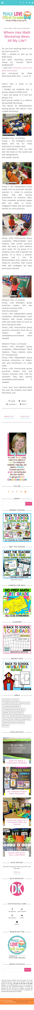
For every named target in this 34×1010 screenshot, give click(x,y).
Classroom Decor (23, 703)
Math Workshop (24, 28)
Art (4, 699)
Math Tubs (13, 28)
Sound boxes (25, 719)
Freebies (6, 712)
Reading (28, 716)
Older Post (25, 416)
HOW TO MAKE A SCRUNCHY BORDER (17, 762)
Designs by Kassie (22, 1002)
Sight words (14, 719)
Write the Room (18, 722)
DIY (24, 709)
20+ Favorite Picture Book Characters (17, 793)
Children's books (9, 703)
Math (6, 28)
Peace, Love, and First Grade (23, 1000)
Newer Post (9, 416)
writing (5, 725)
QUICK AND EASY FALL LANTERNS (17, 854)
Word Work (7, 722)
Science (5, 719)
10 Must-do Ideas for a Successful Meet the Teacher (17, 822)
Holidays (14, 712)
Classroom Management (11, 706)
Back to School (12, 699)
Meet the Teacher (9, 716)
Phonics (20, 716)
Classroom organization (11, 709)
